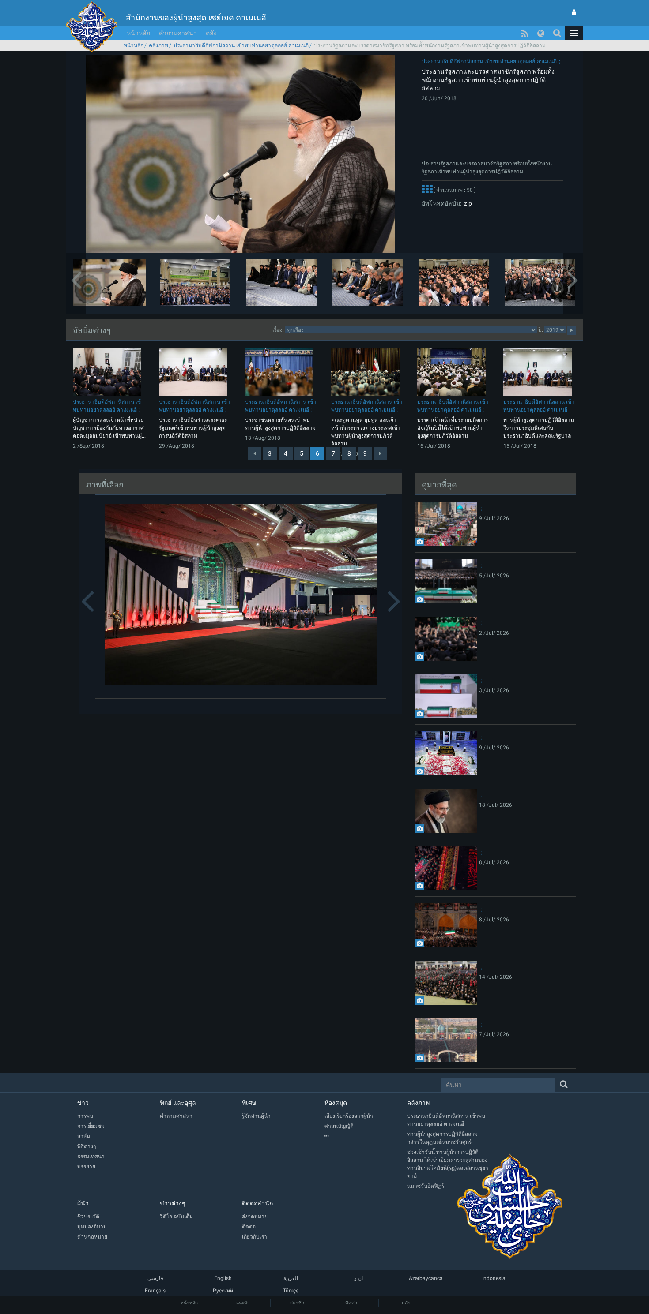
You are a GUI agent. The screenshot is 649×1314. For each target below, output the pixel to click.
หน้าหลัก (138, 33)
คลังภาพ (158, 45)
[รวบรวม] (365, 1136)
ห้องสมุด (335, 1102)
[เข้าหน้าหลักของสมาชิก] (574, 12)
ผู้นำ (83, 1203)
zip (466, 203)
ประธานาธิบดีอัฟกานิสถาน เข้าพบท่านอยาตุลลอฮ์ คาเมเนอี (241, 45)
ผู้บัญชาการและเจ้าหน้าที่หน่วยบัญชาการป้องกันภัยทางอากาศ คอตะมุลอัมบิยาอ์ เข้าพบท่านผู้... (109, 428)
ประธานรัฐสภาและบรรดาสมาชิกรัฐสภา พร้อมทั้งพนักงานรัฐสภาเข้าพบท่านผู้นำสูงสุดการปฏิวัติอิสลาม (488, 80)
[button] (574, 33)
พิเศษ (249, 1102)
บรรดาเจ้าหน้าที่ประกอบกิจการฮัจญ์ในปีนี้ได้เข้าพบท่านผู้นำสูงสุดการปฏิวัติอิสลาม (452, 428)
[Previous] (254, 453)
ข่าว (83, 1102)
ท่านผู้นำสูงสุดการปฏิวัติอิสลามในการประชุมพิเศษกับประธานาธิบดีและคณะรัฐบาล (538, 428)
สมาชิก (297, 1302)
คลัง (211, 33)
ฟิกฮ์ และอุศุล (178, 1102)
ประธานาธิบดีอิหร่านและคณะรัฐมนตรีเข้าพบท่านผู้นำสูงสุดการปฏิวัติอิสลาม (193, 428)
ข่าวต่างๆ (172, 1203)
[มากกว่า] (427, 190)
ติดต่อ (351, 1302)
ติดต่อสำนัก (257, 1203)
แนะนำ (243, 1302)
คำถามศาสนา (178, 33)
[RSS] (525, 33)
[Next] (380, 453)
